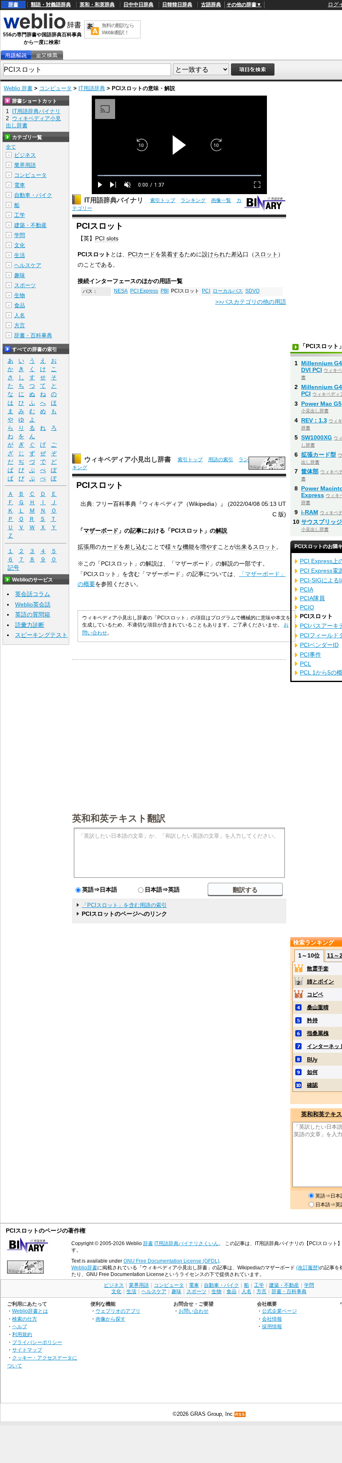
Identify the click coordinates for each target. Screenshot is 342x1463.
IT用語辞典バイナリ (113, 200)
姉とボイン (320, 981)
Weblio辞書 (84, 1268)
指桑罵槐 (318, 1033)
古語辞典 (211, 5)
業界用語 (25, 165)
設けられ (213, 254)
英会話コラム (32, 594)
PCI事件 (310, 654)
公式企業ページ (279, 1311)
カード (146, 254)
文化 (19, 245)
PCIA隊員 (312, 598)
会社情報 (272, 1319)
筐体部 (310, 471)
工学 (19, 215)
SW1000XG (316, 437)
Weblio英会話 (32, 604)
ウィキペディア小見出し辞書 (127, 459)
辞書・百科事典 (33, 335)
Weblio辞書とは (30, 1311)
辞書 (13, 5)
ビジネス (25, 155)
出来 (241, 546)
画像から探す (111, 1319)
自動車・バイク (33, 195)
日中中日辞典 (138, 5)
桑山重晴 (318, 1007)
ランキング (193, 200)
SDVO (252, 290)
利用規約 (22, 1334)
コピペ (315, 994)
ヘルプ (19, 1326)
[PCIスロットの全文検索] (46, 55)
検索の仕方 (24, 1319)
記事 (136, 530)
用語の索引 (220, 459)
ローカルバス (228, 290)
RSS (240, 1414)
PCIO (307, 607)
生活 (19, 255)
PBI (164, 290)
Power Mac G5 (321, 403)
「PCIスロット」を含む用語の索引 (124, 905)
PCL (305, 663)
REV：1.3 (314, 420)
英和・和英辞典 (97, 5)
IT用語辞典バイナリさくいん (186, 1243)
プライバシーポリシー (37, 1342)
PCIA (306, 589)
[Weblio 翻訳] (92, 29)
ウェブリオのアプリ (118, 1311)
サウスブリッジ (321, 521)
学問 (19, 235)
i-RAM (309, 512)
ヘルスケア (27, 265)
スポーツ (25, 285)
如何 (312, 1072)
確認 (312, 1085)
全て (11, 146)
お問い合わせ (194, 1311)
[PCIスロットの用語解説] (15, 55)
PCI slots (106, 238)
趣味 (19, 275)
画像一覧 (221, 200)
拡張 (83, 546)
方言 (19, 325)
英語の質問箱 (32, 614)
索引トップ (162, 200)
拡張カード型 (318, 454)
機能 (188, 546)
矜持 (312, 1020)
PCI (133, 254)
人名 (19, 315)
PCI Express (144, 290)
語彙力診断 (29, 625)
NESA (121, 290)
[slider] (179, 175)
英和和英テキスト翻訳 (119, 817)
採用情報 (272, 1326)
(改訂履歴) (307, 1268)
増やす (209, 546)
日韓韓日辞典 (177, 5)
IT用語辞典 (91, 88)
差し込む (136, 546)
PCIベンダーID (319, 645)
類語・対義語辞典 (51, 5)
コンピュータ (55, 88)
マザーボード (100, 530)
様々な (174, 546)
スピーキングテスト (41, 635)
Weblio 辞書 (18, 88)
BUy (312, 1059)
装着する (172, 254)
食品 (19, 305)
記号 (13, 567)
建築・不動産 (30, 225)
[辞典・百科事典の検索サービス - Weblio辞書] (42, 27)
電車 (19, 185)
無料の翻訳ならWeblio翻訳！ (118, 29)
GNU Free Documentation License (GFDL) (171, 1261)
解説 (221, 530)
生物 (19, 295)
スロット (266, 254)
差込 (237, 254)
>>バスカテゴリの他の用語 (250, 301)
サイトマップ (27, 1349)
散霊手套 (318, 968)
